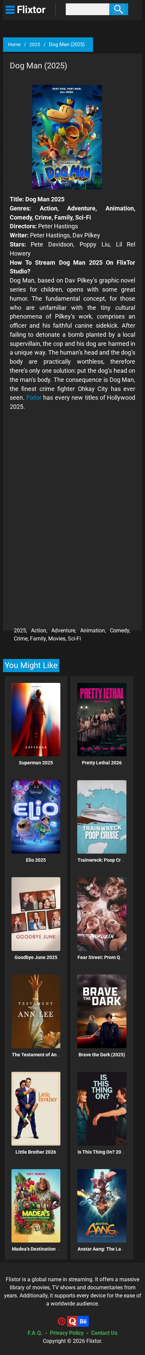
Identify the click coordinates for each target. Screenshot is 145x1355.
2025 (34, 44)
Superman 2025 (36, 762)
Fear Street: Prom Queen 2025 (110, 957)
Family (38, 638)
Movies (56, 638)
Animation (92, 630)
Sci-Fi (74, 638)
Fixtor (33, 397)
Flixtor (93, 1341)
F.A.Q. (35, 1333)
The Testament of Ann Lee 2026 (46, 1054)
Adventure (63, 630)
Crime (21, 638)
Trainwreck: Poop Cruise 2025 (110, 860)
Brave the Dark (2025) (102, 1054)
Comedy (119, 630)
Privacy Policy (67, 1333)
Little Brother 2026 (36, 1152)
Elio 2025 (36, 860)
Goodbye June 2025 (35, 957)
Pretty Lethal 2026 (102, 762)
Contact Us (104, 1333)
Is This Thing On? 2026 (102, 1152)
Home (14, 44)
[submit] (118, 9)
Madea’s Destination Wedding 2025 (49, 1249)
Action (38, 630)
